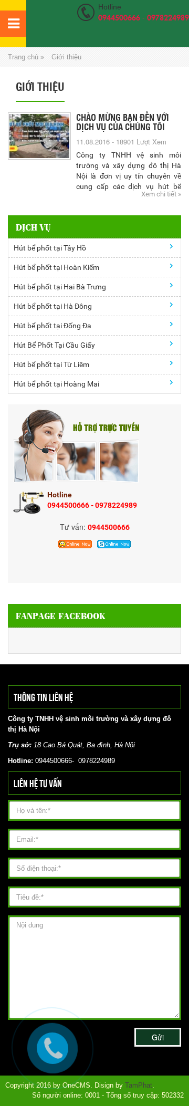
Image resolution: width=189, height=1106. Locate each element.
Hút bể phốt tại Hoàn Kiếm (56, 267)
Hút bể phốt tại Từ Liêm (51, 364)
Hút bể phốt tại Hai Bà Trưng (60, 287)
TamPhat (138, 1085)
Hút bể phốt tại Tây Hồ (50, 248)
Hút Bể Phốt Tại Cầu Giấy (54, 345)
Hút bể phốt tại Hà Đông (53, 306)
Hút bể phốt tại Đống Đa (52, 325)
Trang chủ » (26, 57)
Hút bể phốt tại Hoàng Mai (56, 384)
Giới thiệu (66, 57)
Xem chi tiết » (161, 194)
